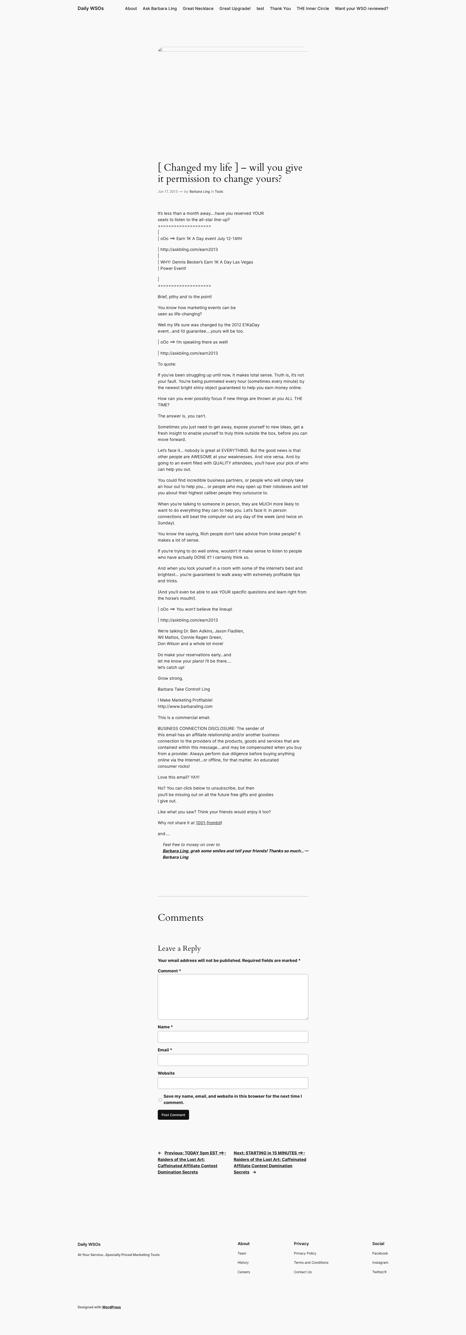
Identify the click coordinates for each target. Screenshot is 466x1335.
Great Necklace (198, 8)
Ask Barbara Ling (160, 8)
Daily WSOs (91, 8)
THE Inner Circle (313, 8)
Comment (169, 970)
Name (165, 1026)
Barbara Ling (200, 191)
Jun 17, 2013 (168, 191)
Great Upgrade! (235, 8)
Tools (219, 191)
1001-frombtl (208, 822)
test (260, 8)
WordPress (111, 1307)
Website (166, 1073)
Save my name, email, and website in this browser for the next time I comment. (233, 1099)
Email (165, 1049)
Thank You (280, 8)
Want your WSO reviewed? (361, 8)
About (131, 8)
